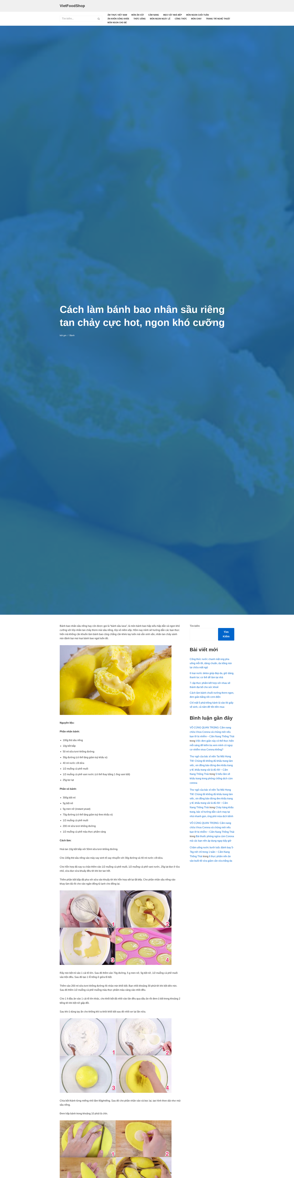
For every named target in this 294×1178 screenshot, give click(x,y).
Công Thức (181, 19)
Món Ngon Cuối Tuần (197, 15)
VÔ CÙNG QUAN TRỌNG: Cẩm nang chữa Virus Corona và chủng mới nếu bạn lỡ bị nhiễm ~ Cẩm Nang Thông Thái (212, 732)
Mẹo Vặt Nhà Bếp (172, 15)
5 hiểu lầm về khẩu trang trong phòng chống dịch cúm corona (211, 778)
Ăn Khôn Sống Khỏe (118, 19)
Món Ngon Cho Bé (117, 22)
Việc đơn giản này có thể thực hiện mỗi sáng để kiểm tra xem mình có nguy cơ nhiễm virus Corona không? (212, 745)
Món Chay (196, 19)
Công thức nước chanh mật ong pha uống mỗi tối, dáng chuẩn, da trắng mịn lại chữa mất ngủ (211, 663)
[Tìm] (98, 19)
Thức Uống (140, 19)
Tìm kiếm (195, 626)
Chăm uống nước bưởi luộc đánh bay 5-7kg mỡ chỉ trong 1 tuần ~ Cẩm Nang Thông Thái (212, 852)
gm (64, 335)
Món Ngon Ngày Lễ (160, 19)
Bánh (72, 335)
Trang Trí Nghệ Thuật (218, 19)
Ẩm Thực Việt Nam (117, 15)
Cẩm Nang (153, 15)
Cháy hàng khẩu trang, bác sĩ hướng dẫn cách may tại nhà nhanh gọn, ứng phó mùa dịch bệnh (212, 812)
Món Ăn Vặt (137, 15)
